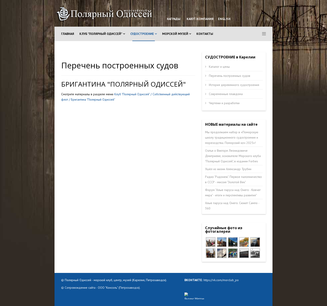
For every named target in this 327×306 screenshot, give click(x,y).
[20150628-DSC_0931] (233, 253)
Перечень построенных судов (229, 76)
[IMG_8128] (255, 242)
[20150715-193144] (222, 253)
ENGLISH (223, 19)
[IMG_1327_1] (211, 253)
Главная (67, 34)
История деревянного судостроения (233, 85)
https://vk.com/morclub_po (221, 280)
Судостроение (142, 34)
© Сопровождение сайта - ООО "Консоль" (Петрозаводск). (100, 288)
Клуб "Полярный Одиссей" (100, 34)
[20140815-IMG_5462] (244, 253)
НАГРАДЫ (173, 19)
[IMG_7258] (244, 242)
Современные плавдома (225, 94)
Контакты (204, 34)
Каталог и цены (219, 67)
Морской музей (175, 34)
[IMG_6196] (211, 242)
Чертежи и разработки (224, 103)
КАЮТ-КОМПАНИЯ (200, 19)
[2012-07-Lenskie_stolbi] (233, 242)
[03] (222, 242)
